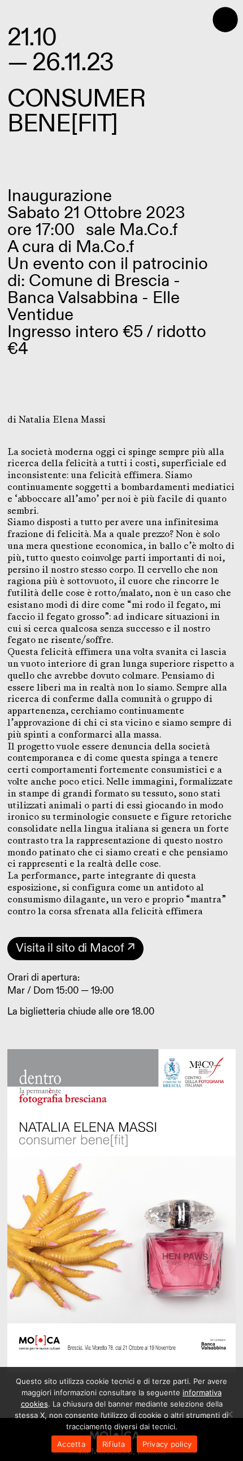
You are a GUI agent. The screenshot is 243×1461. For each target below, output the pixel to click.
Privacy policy (167, 1444)
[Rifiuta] (229, 1414)
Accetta (71, 1444)
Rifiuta (113, 1444)
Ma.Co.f (105, 247)
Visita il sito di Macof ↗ (75, 948)
